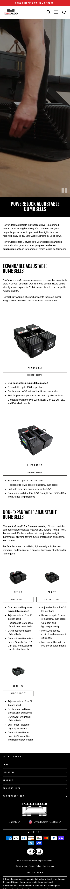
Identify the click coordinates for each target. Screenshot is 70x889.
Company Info (12, 788)
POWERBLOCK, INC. (14, 796)
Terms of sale (48, 866)
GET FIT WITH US (13, 756)
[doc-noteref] (54, 3)
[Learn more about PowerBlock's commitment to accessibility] (35, 852)
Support (8, 780)
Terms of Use (21, 866)
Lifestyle (9, 772)
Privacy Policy (35, 866)
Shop (6, 764)
